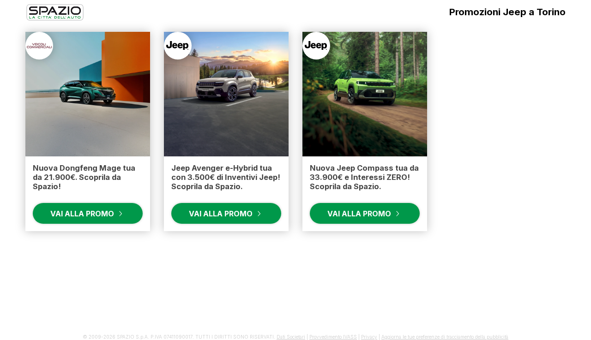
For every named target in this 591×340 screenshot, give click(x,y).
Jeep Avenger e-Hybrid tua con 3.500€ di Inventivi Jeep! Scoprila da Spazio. (225, 177)
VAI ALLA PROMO (83, 213)
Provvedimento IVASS (333, 337)
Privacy (369, 337)
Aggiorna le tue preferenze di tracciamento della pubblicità (444, 337)
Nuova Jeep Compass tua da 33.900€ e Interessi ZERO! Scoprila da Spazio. (364, 177)
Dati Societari (291, 337)
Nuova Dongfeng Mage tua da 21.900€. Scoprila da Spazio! (84, 177)
